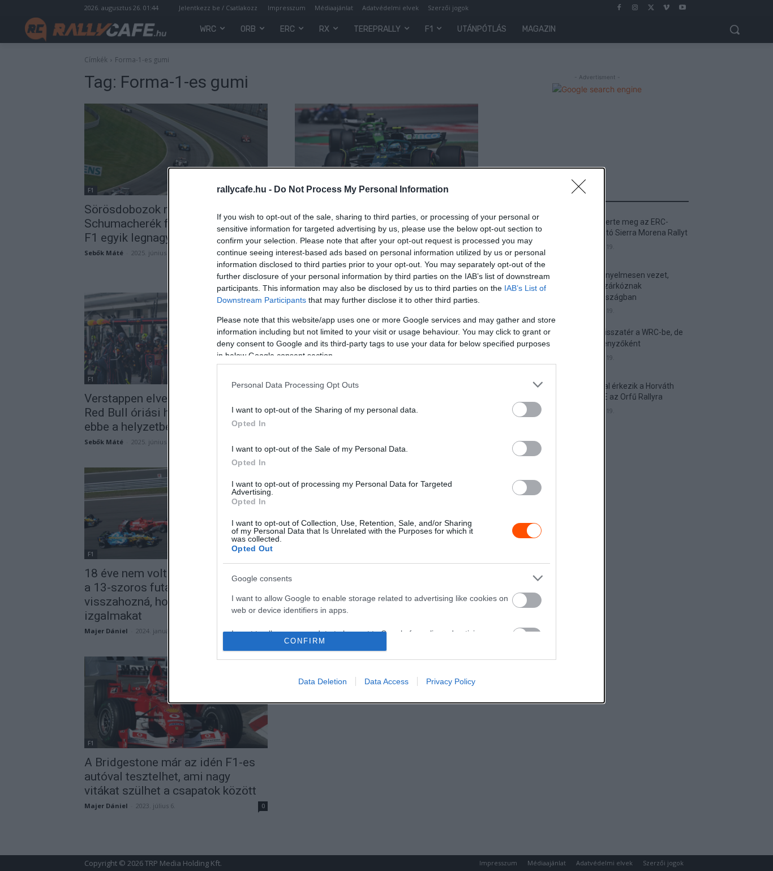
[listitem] (386, 385)
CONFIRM (305, 641)
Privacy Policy (450, 681)
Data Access (386, 681)
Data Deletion (322, 681)
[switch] (527, 409)
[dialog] (386, 435)
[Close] (582, 190)
